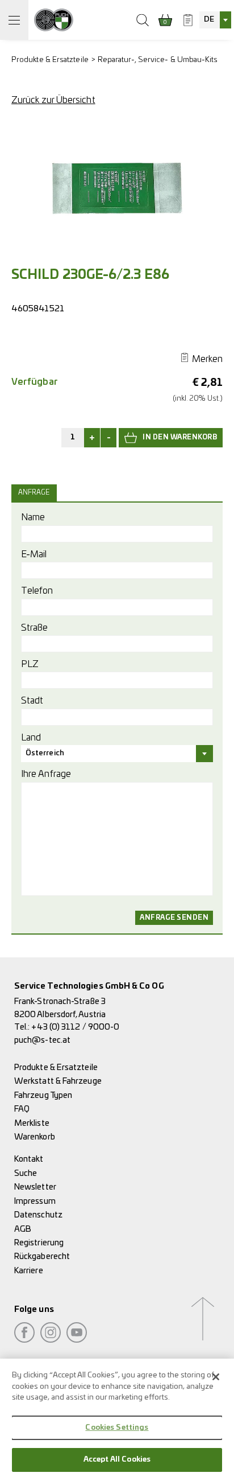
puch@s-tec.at (42, 1040)
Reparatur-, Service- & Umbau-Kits (158, 60)
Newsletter (35, 1187)
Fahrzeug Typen (43, 1095)
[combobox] (215, 19)
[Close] (215, 1376)
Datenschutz (38, 1215)
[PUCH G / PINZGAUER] (53, 20)
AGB (22, 1229)
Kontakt (29, 1159)
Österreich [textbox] (45, 753)
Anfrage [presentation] (34, 492)
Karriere (28, 1270)
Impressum (35, 1201)
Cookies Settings (116, 1427)
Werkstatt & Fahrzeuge (58, 1081)
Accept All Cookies (117, 1459)
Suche (25, 1173)
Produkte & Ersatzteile (50, 60)
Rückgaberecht (42, 1256)
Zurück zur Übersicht (53, 100)
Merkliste (31, 1123)
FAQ (22, 1109)
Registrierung (39, 1243)
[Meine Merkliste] (188, 20)
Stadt (32, 700)
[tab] (35, 492)
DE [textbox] (209, 19)
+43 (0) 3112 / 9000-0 (75, 1027)
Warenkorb (34, 1137)
